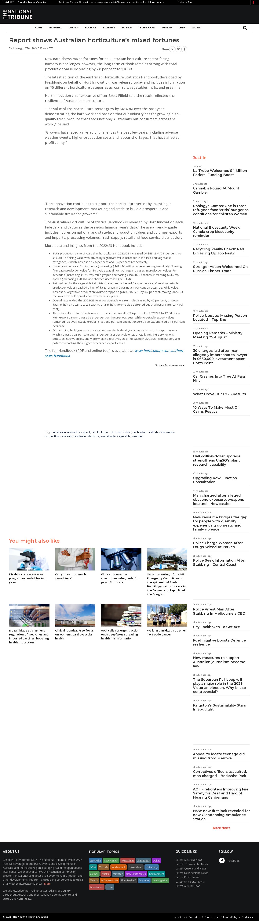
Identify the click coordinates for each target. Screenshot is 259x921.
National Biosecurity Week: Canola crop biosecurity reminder (217, 231)
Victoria (103, 867)
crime (110, 887)
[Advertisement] (187, 13)
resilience (80, 436)
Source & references (169, 365)
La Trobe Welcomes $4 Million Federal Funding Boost (220, 173)
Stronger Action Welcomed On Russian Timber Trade (220, 269)
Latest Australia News (189, 860)
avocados (73, 432)
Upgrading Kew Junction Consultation (215, 480)
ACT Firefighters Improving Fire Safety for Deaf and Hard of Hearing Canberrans (221, 793)
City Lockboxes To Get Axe (216, 627)
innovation (168, 432)
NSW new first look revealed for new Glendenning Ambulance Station (221, 815)
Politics (90, 27)
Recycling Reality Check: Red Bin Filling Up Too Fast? (218, 251)
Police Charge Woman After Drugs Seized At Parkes (218, 545)
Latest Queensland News (191, 868)
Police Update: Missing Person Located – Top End (220, 318)
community (143, 860)
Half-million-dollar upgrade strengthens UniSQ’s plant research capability (217, 460)
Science (127, 27)
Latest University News (190, 881)
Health (167, 27)
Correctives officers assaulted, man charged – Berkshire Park (220, 774)
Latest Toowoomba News (192, 864)
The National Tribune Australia (30, 916)
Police (156, 860)
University (152, 867)
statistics (93, 436)
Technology (147, 27)
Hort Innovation (121, 432)
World (196, 27)
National (55, 27)
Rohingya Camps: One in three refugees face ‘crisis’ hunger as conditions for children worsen (97, 2)
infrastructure (109, 880)
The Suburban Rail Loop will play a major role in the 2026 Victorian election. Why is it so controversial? (219, 686)
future (105, 432)
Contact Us (194, 917)
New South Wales (136, 874)
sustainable (108, 436)
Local (73, 27)
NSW (93, 867)
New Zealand (128, 880)
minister (118, 874)
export (85, 432)
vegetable (123, 436)
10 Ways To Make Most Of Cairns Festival (216, 409)
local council (118, 867)
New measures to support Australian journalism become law (219, 662)
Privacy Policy (230, 917)
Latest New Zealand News (192, 873)
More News (221, 828)
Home (38, 27)
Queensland (135, 867)
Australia (95, 860)
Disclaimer (247, 917)
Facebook (233, 860)
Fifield (96, 432)
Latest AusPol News (188, 886)
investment (96, 887)
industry (154, 432)
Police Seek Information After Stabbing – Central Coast (219, 562)
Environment (156, 874)
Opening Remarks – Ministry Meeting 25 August (217, 335)
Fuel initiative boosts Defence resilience (219, 642)
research (66, 436)
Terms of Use (212, 917)
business (144, 880)
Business (109, 27)
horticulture (140, 432)
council (94, 874)
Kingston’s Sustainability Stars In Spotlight (219, 707)
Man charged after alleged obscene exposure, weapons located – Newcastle (218, 499)
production (52, 436)
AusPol (106, 874)
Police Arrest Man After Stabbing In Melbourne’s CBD (219, 611)
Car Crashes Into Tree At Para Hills (219, 378)
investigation (160, 880)
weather (137, 436)
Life (181, 27)
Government (111, 860)
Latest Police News (187, 877)
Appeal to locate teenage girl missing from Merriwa (219, 756)
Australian (59, 432)
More (47, 883)
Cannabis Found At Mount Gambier (216, 190)
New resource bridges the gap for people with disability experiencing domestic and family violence (220, 523)
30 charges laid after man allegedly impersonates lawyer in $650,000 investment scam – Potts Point (220, 357)
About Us (179, 917)
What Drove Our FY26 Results (219, 394)
